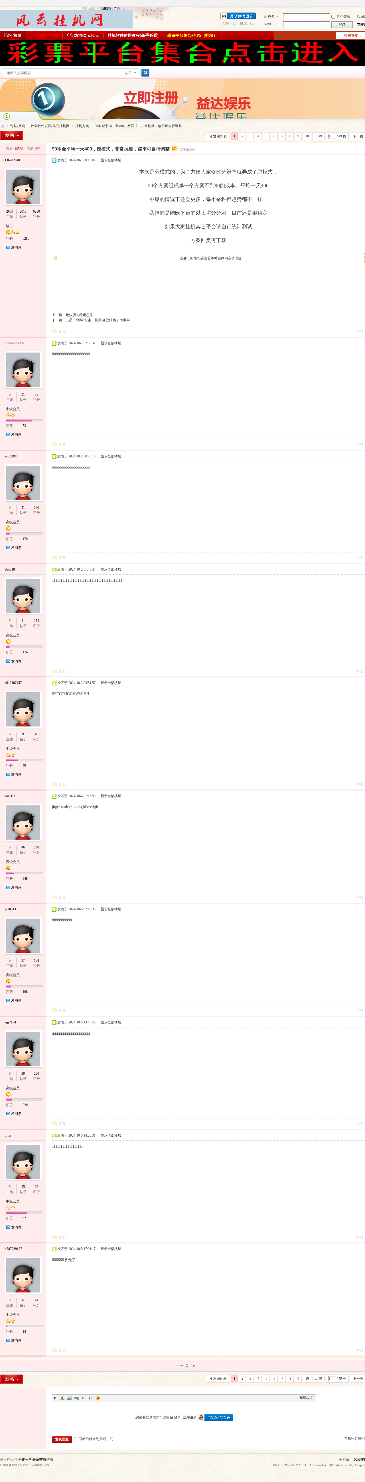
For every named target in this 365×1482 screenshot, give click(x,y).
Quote (83, 1398)
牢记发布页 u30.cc (83, 35)
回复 (238, 258)
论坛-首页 (17, 126)
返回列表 (220, 136)
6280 (36, 211)
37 (23, 960)
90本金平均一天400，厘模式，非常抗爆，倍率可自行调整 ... (140, 126)
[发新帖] (11, 135)
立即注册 (190, 1417)
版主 (9, 226)
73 (36, 394)
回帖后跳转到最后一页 (96, 1439)
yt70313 (10, 909)
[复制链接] (187, 149)
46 (23, 847)
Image (69, 1398)
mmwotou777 (15, 343)
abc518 (10, 569)
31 (23, 394)
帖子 (128, 73)
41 (23, 508)
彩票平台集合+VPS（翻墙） (192, 35)
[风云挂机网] (66, 27)
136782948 (12, 160)
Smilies (98, 1398)
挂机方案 (82, 126)
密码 (267, 25)
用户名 (269, 17)
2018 (23, 211)
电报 (46, 1465)
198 (36, 960)
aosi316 (10, 796)
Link (76, 1398)
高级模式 (306, 1398)
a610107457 (13, 683)
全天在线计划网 (44, 35)
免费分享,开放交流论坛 (35, 1459)
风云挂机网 (2, 126)
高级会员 (13, 522)
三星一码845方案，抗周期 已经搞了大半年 (98, 320)
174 (36, 621)
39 (23, 1074)
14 (36, 1300)
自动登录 (343, 17)
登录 (177, 1417)
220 (36, 1074)
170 (36, 508)
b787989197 (13, 1249)
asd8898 (11, 456)
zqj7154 (10, 1022)
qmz (8, 1135)
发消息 (16, 247)
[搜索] (144, 73)
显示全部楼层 (111, 160)
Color (62, 1398)
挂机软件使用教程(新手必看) (133, 35)
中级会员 (13, 409)
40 (36, 734)
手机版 (344, 1459)
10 (307, 136)
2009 (9, 211)
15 (23, 1187)
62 (36, 1187)
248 (36, 847)
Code (91, 1398)
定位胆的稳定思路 (79, 315)
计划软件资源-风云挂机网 (50, 126)
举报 (359, 331)
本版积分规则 (354, 1438)
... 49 (318, 136)
